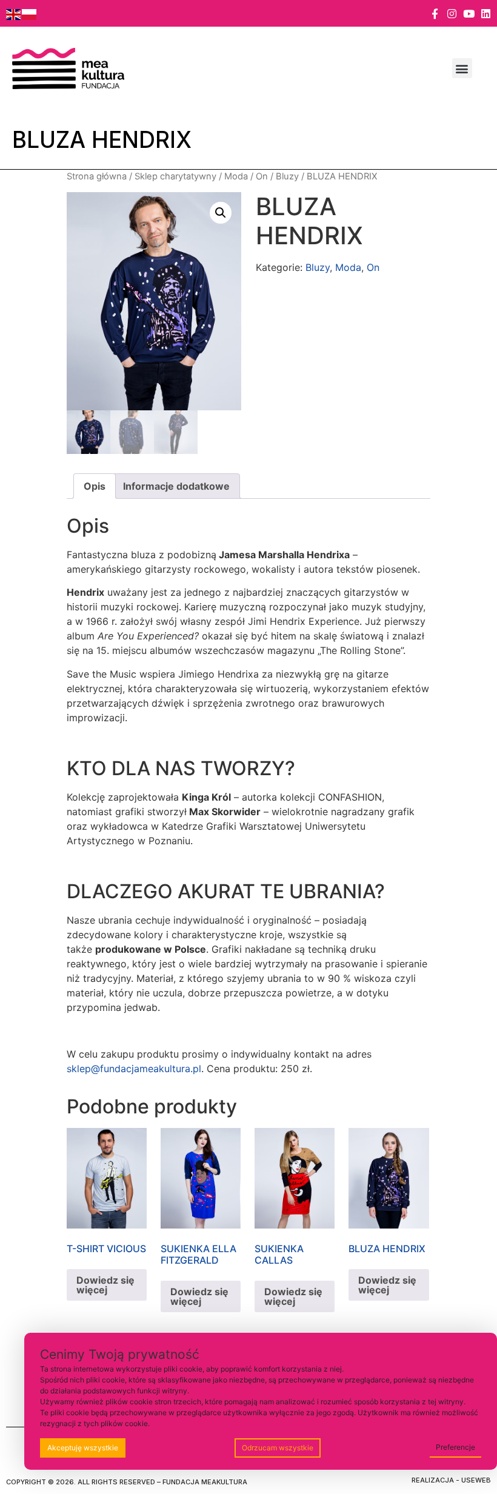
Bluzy (287, 176)
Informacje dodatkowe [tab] (176, 486)
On (262, 176)
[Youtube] (469, 13)
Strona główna (97, 176)
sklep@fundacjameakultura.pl (134, 1068)
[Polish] (30, 13)
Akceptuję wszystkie (82, 1447)
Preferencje (455, 1447)
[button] (462, 68)
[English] (14, 13)
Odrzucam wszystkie (277, 1447)
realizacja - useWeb (451, 1480)
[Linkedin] (486, 13)
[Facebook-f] (435, 13)
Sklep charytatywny (175, 176)
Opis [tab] (94, 486)
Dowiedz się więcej (105, 1285)
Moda (236, 176)
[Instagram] (452, 13)
